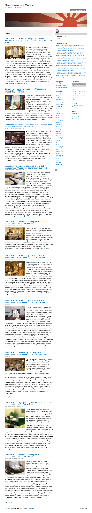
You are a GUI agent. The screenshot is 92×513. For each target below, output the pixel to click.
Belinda (14, 44)
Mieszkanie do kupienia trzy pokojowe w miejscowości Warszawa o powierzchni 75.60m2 (28, 455)
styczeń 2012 (59, 160)
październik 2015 (60, 103)
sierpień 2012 (59, 148)
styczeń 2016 (59, 97)
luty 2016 (58, 95)
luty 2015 (58, 117)
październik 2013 (60, 135)
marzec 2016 (59, 93)
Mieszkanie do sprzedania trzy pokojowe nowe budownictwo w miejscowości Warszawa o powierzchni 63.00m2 (28, 40)
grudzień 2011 (59, 162)
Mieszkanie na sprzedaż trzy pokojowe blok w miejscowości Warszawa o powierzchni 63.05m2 (25, 256)
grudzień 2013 (59, 131)
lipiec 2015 (58, 108)
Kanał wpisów (75, 115)
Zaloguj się (74, 113)
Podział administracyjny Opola (78, 10)
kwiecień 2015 (59, 113)
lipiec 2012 (58, 149)
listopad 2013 (59, 133)
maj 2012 (58, 153)
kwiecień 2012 (59, 155)
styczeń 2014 (59, 130)
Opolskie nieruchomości (61, 87)
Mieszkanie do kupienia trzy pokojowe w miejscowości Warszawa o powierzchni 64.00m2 (28, 222)
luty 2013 (58, 144)
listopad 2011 (59, 164)
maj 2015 (58, 112)
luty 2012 (58, 158)
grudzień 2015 (59, 99)
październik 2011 (60, 166)
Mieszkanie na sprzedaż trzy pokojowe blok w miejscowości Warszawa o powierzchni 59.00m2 (25, 301)
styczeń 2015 (59, 119)
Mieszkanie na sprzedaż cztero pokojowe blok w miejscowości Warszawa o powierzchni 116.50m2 (26, 167)
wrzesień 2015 (59, 104)
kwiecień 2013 (59, 140)
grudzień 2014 (59, 121)
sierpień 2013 (59, 139)
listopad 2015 (59, 101)
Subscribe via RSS (69, 31)
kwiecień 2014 (59, 124)
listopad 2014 (59, 122)
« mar (73, 99)
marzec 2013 (59, 142)
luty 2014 (58, 128)
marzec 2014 (59, 126)
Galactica (31, 508)
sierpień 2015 (59, 106)
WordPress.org (75, 118)
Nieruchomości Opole (19, 5)
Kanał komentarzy (76, 116)
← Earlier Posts (8, 503)
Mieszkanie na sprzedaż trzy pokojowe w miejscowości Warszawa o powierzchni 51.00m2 (28, 126)
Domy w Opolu (59, 83)
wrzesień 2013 (59, 137)
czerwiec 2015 (59, 110)
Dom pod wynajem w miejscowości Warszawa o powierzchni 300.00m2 (25, 90)
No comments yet (20, 44)
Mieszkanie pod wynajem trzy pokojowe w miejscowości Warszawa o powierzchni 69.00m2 (29, 403)
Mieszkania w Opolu (61, 85)
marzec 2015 (59, 115)
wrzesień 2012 (59, 146)
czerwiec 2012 (59, 151)
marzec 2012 (59, 157)
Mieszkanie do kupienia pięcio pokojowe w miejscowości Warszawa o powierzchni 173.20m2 (26, 353)
